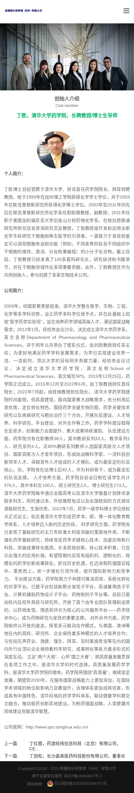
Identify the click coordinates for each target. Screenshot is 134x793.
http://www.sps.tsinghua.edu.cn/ (57, 726)
